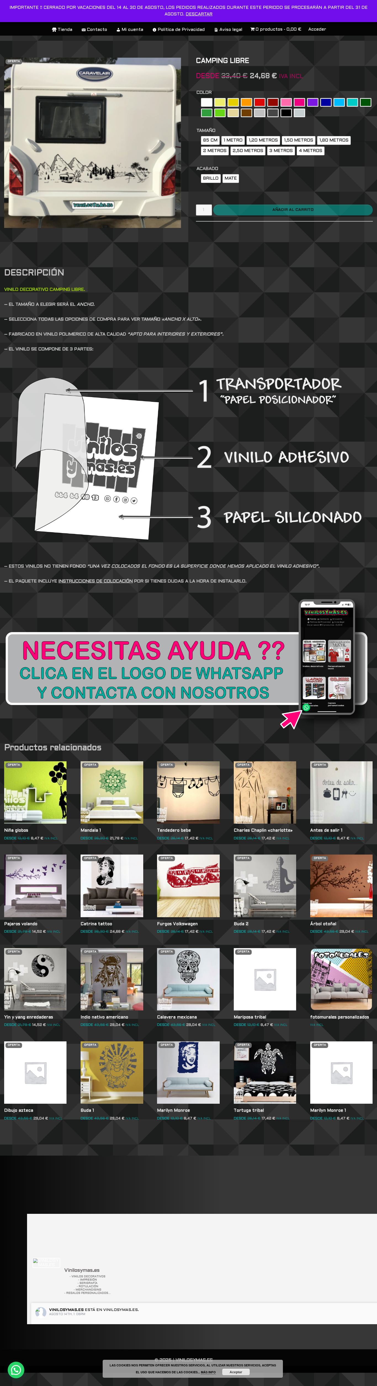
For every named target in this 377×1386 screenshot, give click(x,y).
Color (204, 93)
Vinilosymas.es (66, 1310)
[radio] (206, 102)
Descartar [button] (199, 14)
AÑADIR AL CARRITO (293, 210)
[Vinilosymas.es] (46, 1263)
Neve (10, 1379)
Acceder (317, 29)
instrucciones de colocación (96, 581)
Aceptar (236, 1371)
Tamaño (206, 131)
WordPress (84, 1379)
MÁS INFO (208, 1372)
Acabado (207, 169)
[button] (16, 1370)
